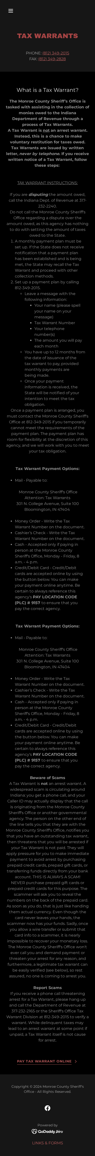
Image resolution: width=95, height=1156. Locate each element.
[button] (15, 11)
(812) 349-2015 (55, 53)
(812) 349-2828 (52, 59)
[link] (47, 1108)
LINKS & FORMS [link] (47, 1143)
